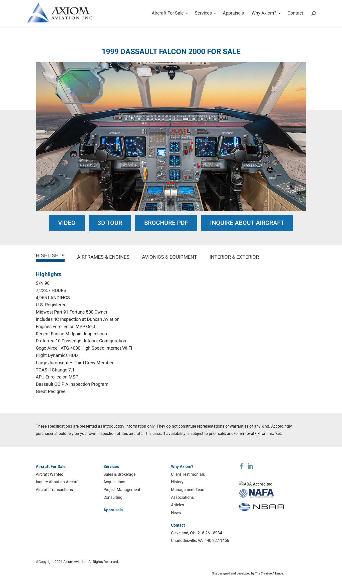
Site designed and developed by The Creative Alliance (247, 573)
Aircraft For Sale (168, 13)
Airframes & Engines (103, 257)
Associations (182, 497)
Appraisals (233, 13)
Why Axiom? (264, 13)
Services (203, 13)
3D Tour (110, 222)
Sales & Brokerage (119, 474)
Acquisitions (114, 481)
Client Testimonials (188, 474)
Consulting (112, 497)
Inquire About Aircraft (247, 222)
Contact (295, 13)
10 (186, 200)
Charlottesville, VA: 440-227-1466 (200, 540)
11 (190, 200)
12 (194, 200)
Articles (177, 505)
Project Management (121, 489)
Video (67, 222)
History (177, 481)
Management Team (188, 489)
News (176, 512)
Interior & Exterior (234, 257)
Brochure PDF (166, 222)
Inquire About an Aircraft (57, 481)
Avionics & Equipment (169, 257)
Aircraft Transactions (54, 489)
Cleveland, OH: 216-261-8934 (196, 533)
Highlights (50, 256)
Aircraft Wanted (49, 474)
